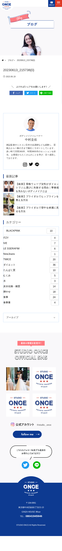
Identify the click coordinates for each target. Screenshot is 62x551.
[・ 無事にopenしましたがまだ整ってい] (17, 405)
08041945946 (34, 516)
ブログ (11, 60)
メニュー (58, 4)
